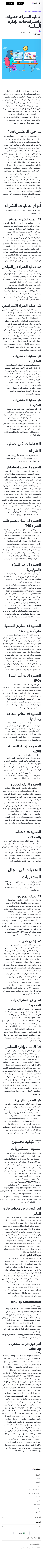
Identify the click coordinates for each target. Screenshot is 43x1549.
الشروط (21, 1547)
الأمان (38, 1547)
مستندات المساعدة (34, 1489)
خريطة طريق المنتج (34, 1493)
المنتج (38, 1482)
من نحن (37, 1508)
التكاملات (37, 1504)
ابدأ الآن (20, 3)
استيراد (37, 1512)
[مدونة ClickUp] (36, 3)
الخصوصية (30, 1547)
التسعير (37, 1478)
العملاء (38, 1497)
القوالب (37, 1500)
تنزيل (38, 1486)
